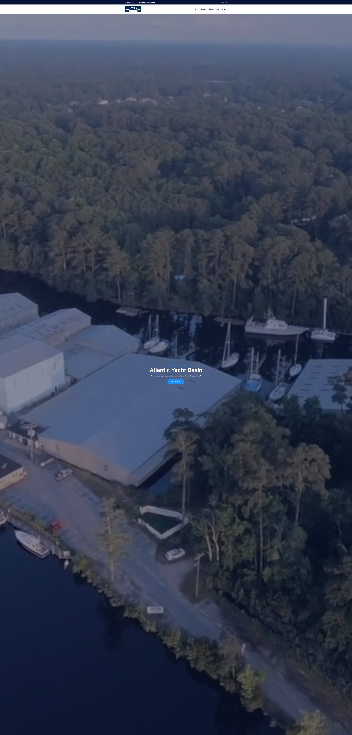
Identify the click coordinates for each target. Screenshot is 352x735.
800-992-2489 (130, 2)
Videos (218, 9)
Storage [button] (211, 9)
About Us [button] (196, 9)
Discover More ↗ (176, 381)
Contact (224, 9)
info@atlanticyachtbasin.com (147, 2)
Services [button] (204, 9)
